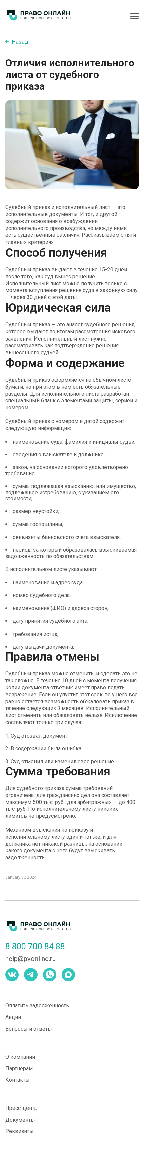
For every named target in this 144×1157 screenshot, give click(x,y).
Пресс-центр (21, 1108)
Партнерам (19, 1068)
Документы (20, 1120)
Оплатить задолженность (37, 1005)
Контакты (17, 1080)
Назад (20, 41)
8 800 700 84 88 (35, 946)
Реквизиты (19, 1131)
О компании (20, 1057)
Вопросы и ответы (28, 1029)
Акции (13, 1017)
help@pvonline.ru (30, 959)
